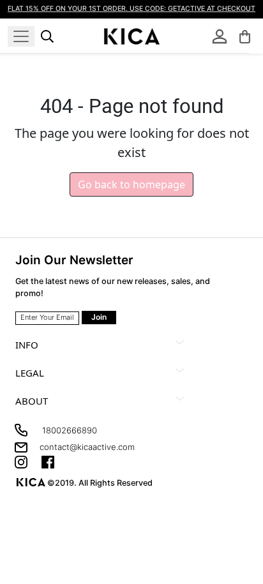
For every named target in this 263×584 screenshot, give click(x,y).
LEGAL (29, 372)
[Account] (219, 36)
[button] (244, 36)
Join (99, 317)
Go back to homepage (131, 184)
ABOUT (31, 400)
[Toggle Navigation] (21, 36)
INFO (26, 344)
